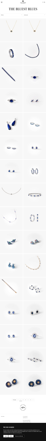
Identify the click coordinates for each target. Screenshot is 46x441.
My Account (25, 416)
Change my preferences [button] (19, 436)
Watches (2, 416)
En (39, 2)
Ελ (41, 2)
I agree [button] (5, 436)
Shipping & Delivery (27, 421)
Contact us (25, 417)
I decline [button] (10, 436)
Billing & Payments (26, 420)
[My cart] (44, 2)
